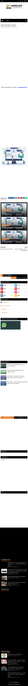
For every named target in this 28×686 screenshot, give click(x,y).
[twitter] (21, 1)
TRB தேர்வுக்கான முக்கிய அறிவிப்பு (15, 654)
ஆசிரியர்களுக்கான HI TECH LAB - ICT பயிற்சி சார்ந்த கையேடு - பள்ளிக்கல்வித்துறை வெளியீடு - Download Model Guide (17, 571)
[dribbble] (23, 1)
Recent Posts (7, 417)
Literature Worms (6, 305)
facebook (24, 277)
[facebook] (19, 1)
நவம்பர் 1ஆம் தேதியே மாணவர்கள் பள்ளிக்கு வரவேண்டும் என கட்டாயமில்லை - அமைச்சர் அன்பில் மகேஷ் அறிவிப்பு (16, 661)
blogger (14, 277)
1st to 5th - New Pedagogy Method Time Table (12, 227)
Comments (20, 417)
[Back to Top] (19, 682)
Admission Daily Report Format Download (16, 576)
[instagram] (24, 1)
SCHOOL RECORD (14, 27)
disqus (19, 277)
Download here (22, 87)
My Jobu (4, 309)
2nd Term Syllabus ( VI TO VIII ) (9, 241)
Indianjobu (4, 312)
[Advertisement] (14, 44)
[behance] (26, 1)
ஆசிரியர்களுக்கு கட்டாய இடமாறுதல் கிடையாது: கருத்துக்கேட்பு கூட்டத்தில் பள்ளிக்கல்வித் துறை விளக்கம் (17, 564)
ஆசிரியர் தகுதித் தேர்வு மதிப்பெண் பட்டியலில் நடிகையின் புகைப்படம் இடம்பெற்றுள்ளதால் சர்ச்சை (16, 674)
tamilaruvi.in (5, 302)
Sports (3, 459)
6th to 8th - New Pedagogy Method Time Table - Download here (13, 213)
